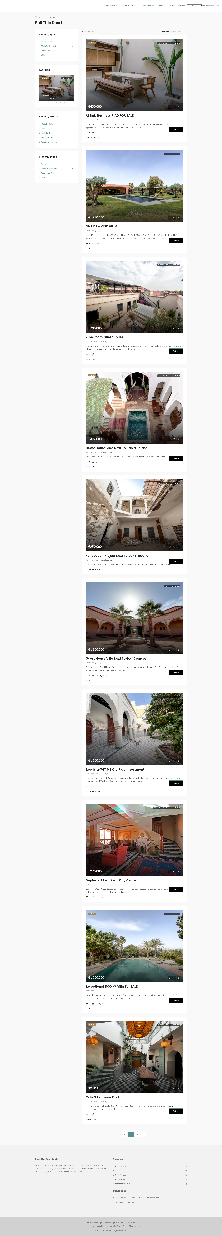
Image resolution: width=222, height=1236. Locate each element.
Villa (166, 154)
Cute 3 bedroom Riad (102, 1097)
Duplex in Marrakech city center (111, 880)
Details (176, 129)
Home (40, 17)
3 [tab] (58, 103)
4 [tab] (62, 103)
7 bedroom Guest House (104, 337)
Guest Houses (47, 41)
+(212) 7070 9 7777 (212, 6)
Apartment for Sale (146, 6)
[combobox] (178, 31)
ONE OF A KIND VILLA (101, 226)
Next (70, 88)
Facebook (94, 1223)
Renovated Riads (48, 50)
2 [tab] (54, 103)
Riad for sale (111, 6)
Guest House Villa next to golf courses (116, 658)
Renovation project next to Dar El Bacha (117, 556)
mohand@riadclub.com (125, 1202)
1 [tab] (50, 103)
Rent (161, 6)
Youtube (131, 1223)
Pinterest (120, 1223)
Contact (181, 6)
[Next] (143, 1134)
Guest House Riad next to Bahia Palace (116, 448)
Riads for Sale (163, 43)
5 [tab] (65, 103)
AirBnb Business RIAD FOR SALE (110, 115)
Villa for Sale (129, 6)
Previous (43, 88)
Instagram (107, 1223)
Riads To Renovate (49, 46)
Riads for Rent (47, 133)
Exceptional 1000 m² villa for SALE (112, 986)
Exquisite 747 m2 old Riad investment (115, 769)
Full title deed (175, 43)
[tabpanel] (56, 88)
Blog (172, 6)
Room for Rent (47, 137)
